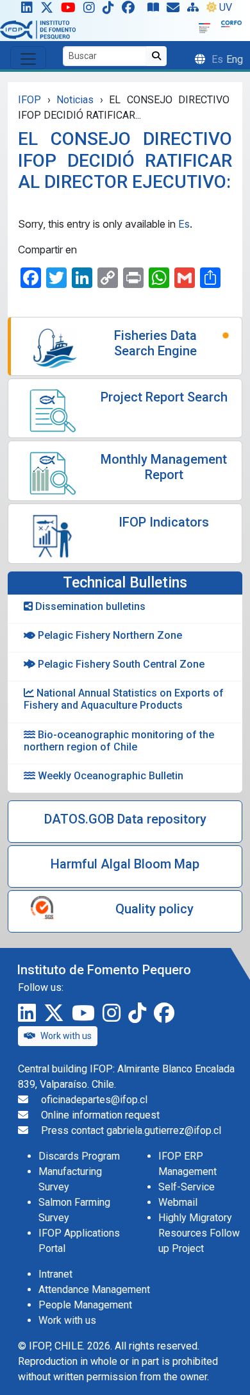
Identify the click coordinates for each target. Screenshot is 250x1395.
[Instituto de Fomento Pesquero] (38, 29)
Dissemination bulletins (89, 606)
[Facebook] (133, 10)
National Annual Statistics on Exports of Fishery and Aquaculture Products (124, 699)
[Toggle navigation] (28, 57)
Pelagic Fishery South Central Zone (119, 664)
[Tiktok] (111, 10)
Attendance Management (94, 1289)
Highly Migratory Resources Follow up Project (199, 1233)
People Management (85, 1305)
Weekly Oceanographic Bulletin (109, 776)
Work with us (66, 1036)
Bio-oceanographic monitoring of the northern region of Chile (119, 741)
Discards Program (79, 1156)
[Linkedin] (24, 10)
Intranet (55, 1274)
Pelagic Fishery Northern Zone (108, 635)
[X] (49, 10)
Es (184, 223)
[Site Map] (195, 10)
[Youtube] (71, 10)
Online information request (100, 1115)
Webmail (177, 1202)
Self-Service (186, 1187)
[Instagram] (91, 10)
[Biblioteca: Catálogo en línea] (155, 10)
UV (225, 7)
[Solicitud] (176, 10)
